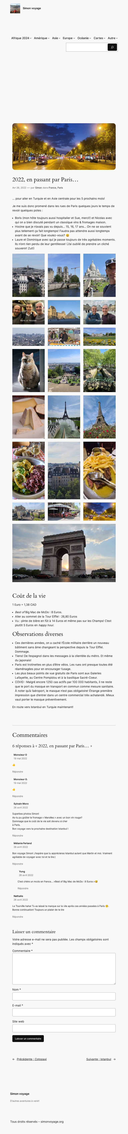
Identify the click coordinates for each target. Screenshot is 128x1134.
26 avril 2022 (21, 807)
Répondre (17, 771)
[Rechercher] (112, 47)
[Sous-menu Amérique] (49, 38)
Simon (38, 187)
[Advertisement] (64, 81)
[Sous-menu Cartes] (104, 38)
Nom (16, 989)
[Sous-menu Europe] (74, 38)
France (52, 187)
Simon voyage (32, 8)
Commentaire (22, 950)
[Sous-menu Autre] (117, 38)
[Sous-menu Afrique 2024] (31, 38)
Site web (18, 1021)
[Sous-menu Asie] (59, 38)
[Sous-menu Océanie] (90, 38)
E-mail (17, 1005)
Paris (60, 187)
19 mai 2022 (20, 758)
